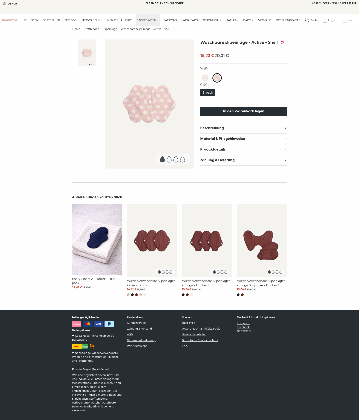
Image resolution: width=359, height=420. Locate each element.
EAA (185, 346)
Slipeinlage (110, 29)
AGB (130, 334)
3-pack (208, 92)
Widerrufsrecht (137, 346)
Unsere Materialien (194, 334)
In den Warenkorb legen (243, 111)
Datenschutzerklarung (141, 340)
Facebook (243, 327)
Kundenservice (136, 322)
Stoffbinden (91, 29)
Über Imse (188, 322)
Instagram (243, 323)
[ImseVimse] (10, 20)
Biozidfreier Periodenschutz (200, 340)
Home (76, 29)
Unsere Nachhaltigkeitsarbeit (201, 328)
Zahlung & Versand (139, 328)
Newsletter (244, 331)
